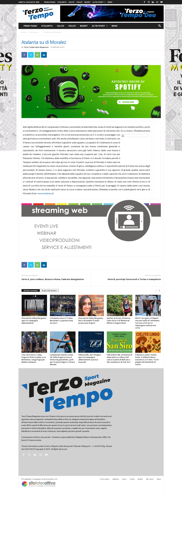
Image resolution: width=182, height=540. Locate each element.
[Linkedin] (153, 2)
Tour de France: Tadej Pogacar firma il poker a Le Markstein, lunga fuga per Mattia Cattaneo (33, 358)
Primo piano (49, 2)
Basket (87, 2)
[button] (159, 26)
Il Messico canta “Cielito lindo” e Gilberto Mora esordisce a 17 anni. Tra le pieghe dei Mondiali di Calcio (147, 359)
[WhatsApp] (37, 55)
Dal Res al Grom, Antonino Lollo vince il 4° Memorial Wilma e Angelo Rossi (118, 320)
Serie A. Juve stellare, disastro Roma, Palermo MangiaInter (52, 279)
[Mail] (157, 2)
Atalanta (61, 2)
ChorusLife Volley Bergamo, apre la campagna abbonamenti (33, 320)
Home (23, 32)
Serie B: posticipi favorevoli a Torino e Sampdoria (134, 279)
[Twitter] (31, 55)
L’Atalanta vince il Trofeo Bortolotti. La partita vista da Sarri (61, 320)
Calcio (71, 2)
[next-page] (159, 290)
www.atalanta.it (45, 193)
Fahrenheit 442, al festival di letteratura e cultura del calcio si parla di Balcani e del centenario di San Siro (119, 358)
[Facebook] (144, 2)
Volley (79, 2)
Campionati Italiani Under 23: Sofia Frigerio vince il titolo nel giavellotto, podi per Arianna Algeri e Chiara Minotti (62, 359)
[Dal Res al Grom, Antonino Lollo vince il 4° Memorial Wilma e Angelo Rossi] (119, 305)
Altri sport (98, 2)
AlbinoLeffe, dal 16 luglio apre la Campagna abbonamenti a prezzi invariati (89, 358)
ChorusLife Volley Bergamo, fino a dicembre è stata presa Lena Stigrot (90, 320)
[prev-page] (156, 290)
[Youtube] (161, 2)
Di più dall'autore (49, 290)
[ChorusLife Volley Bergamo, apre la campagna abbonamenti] (34, 305)
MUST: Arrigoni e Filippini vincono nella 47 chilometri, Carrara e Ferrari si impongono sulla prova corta (147, 323)
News (110, 2)
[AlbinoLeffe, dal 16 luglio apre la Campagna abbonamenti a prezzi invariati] (91, 342)
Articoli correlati (31, 290)
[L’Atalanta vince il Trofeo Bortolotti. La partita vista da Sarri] (63, 305)
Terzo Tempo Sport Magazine (36, 47)
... (41, 32)
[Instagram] (148, 2)
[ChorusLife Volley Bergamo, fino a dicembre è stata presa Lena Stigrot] (91, 305)
